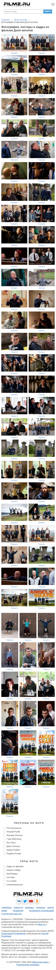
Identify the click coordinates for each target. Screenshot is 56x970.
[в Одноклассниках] (37, 901)
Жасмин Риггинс (15, 835)
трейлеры (6, 908)
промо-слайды (14, 870)
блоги (50, 908)
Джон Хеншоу (13, 846)
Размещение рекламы (28, 965)
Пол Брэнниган (14, 828)
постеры (11, 877)
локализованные (15, 884)
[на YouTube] (31, 901)
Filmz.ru (41, 924)
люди (4, 911)
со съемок (11, 881)
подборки (18, 911)
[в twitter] (25, 901)
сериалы (40, 908)
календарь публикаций (41, 911)
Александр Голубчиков (13, 933)
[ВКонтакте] (19, 901)
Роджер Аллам (14, 853)
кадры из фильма (15, 866)
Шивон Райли (13, 850)
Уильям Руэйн (13, 832)
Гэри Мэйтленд (14, 839)
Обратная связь (40, 962)
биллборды (12, 874)
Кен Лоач (11, 843)
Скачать (14, 53)
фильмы (29, 908)
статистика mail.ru (11, 914)
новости (18, 908)
